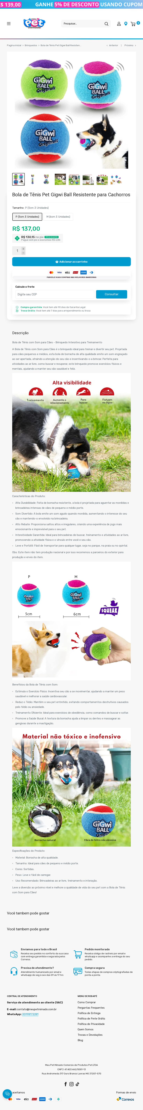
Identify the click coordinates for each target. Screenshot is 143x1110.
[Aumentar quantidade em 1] (23, 249)
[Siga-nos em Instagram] (71, 1084)
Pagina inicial (14, 45)
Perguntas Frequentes (91, 1007)
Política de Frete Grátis (91, 1018)
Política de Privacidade (91, 1024)
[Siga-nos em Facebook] (65, 1084)
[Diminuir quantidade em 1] (23, 253)
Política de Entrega (89, 1013)
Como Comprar (87, 1002)
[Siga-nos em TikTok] (77, 1084)
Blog (80, 1040)
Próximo (129, 45)
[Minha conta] (119, 24)
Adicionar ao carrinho (73, 261)
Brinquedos (31, 45)
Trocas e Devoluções (90, 1034)
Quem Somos (85, 1029)
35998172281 (30, 1014)
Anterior (113, 45)
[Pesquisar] (106, 23)
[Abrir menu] (8, 23)
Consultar (111, 294)
